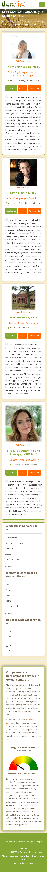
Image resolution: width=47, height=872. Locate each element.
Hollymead (9, 601)
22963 (8, 646)
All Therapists (11, 538)
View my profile (34, 88)
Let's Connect (11, 88)
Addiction (9, 548)
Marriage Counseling (14, 543)
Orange (8, 590)
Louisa (8, 595)
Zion (7, 584)
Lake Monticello (12, 606)
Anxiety (8, 554)
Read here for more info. (23, 863)
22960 (8, 631)
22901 (8, 650)
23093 (8, 636)
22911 (8, 641)
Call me (23, 88)
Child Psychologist (13, 559)
